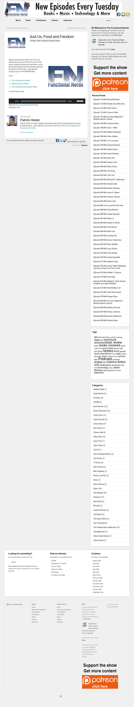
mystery (110, 356)
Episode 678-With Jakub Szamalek (106, 257)
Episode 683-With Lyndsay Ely (105, 236)
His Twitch (32, 128)
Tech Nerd (97, 514)
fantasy (108, 351)
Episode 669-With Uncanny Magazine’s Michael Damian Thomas (108, 302)
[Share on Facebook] (57, 141)
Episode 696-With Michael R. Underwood (108, 180)
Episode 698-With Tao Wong (104, 171)
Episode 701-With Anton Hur (104, 158)
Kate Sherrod (98, 467)
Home (8, 20)
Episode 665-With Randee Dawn (105, 320)
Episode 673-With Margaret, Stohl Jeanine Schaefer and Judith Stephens (109, 282)
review (98, 362)
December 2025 (98, 583)
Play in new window (22, 105)
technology (103, 367)
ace (96, 337)
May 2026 (96, 569)
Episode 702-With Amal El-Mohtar (106, 154)
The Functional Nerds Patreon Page (24, 87)
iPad (102, 354)
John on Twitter (56, 566)
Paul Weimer (98, 493)
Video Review (98, 540)
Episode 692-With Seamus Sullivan (106, 197)
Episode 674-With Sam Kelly (104, 277)
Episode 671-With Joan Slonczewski (107, 292)
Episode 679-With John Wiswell (105, 253)
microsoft (97, 356)
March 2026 (96, 575)
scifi (96, 364)
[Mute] (74, 101)
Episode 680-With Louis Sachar (105, 249)
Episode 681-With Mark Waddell (105, 244)
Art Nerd (96, 398)
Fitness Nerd (98, 432)
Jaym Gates (98, 445)
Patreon (55, 20)
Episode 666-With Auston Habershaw (107, 316)
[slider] (80, 100)
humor (97, 354)
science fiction (116, 362)
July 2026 (96, 563)
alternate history (104, 337)
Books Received (99, 411)
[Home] (15, 604)
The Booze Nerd (99, 519)
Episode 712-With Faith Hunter (105, 108)
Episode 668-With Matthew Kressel (106, 307)
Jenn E (96, 450)
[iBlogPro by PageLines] (62, 698)
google (123, 351)
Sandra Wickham (99, 510)
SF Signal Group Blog (58, 575)
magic (118, 354)
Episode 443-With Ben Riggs (76, 28)
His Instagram (72, 126)
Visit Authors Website (26, 132)
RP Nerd (96, 506)
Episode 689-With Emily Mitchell (105, 210)
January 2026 (97, 581)
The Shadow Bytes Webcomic (104, 527)
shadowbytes (105, 365)
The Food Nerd (99, 523)
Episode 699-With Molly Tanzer (105, 167)
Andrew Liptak (98, 389)
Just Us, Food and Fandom (51, 36)
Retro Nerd (97, 501)
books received (109, 345)
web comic (117, 370)
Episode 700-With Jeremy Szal (105, 162)
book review (113, 342)
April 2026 (96, 572)
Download (34, 105)
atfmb (102, 340)
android (113, 337)
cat (100, 348)
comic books (107, 348)
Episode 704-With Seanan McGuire (106, 145)
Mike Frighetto (98, 471)
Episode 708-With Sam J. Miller (105, 128)
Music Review (98, 484)
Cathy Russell (98, 419)
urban (111, 368)
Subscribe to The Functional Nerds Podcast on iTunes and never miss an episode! (112, 42)
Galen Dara (97, 437)
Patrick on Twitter (56, 569)
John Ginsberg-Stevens (102, 454)
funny (116, 351)
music (104, 356)
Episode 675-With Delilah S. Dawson (107, 273)
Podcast (45, 40)
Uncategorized (98, 532)
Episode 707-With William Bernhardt (107, 132)
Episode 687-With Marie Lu (103, 218)
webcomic (99, 372)
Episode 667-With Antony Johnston (106, 312)
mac (113, 354)
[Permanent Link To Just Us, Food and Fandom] (18, 44)
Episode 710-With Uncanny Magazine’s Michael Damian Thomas (108, 118)
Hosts (28, 20)
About (18, 20)
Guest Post (97, 441)
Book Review (98, 406)
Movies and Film (99, 476)
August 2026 (97, 560)
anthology (119, 337)
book (107, 339)
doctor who (118, 348)
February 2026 (97, 578)
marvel (123, 354)
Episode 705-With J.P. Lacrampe (105, 141)
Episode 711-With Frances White (105, 112)
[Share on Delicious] (65, 141)
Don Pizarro (97, 428)
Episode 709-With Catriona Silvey (106, 123)
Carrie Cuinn (98, 415)
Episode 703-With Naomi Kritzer (105, 149)
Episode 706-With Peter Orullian (105, 136)
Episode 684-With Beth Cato (104, 231)
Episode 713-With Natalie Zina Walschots (109, 104)
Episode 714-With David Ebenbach (106, 99)
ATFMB (96, 402)
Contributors (41, 20)
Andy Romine (98, 394)
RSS (18, 107)
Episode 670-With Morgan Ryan (105, 296)
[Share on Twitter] (61, 141)
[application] (47, 101)
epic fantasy (98, 351)
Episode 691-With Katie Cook (104, 201)
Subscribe (67, 20)
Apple (97, 340)
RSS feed (118, 35)
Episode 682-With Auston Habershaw (107, 240)
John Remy (97, 458)
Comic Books (98, 424)
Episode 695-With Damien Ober (105, 184)
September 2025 (98, 592)
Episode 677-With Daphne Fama (105, 262)
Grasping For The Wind (58, 563)
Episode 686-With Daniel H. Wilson (106, 223)
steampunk (116, 365)
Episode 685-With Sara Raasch (105, 227)
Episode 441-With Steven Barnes (17, 28)
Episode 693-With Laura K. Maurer (106, 192)
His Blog (63, 126)
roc (104, 362)
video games (108, 370)
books (96, 346)
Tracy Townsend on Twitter (20, 80)
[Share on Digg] (82, 141)
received (116, 359)
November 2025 (98, 586)
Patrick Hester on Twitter (20, 84)
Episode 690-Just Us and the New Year (108, 205)
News (115, 356)
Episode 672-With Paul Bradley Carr (107, 288)
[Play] (12, 101)
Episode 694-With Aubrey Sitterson (106, 188)
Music (95, 480)
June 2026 (96, 566)
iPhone (108, 354)
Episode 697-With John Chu (104, 175)
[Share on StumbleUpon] (73, 141)
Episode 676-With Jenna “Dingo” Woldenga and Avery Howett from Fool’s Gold (109, 267)
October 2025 (97, 589)
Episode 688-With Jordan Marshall (106, 214)
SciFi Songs (55, 572)
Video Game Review (101, 536)
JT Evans (97, 463)
